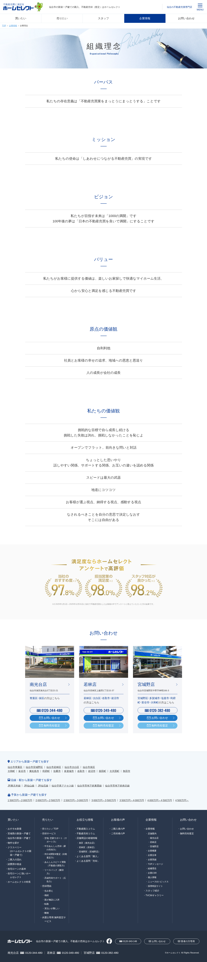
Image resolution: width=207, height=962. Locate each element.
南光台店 (154, 838)
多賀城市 (69, 771)
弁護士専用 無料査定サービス (54, 919)
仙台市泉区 (89, 767)
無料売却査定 (52, 725)
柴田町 (102, 771)
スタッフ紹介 (152, 890)
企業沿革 (152, 855)
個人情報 (152, 877)
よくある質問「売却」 (88, 861)
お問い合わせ (186, 18)
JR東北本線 (14, 785)
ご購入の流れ (14, 859)
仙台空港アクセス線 (63, 785)
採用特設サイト (155, 886)
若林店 (153, 842)
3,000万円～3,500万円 (103, 800)
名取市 (81, 771)
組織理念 (152, 868)
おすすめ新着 (14, 828)
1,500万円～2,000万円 (20, 800)
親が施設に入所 (51, 899)
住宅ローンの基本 (17, 869)
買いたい (20, 18)
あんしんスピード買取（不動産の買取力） (55, 864)
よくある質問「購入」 (88, 856)
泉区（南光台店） (87, 843)
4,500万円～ (182, 800)
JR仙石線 (43, 785)
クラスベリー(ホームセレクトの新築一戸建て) (19, 851)
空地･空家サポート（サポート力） (55, 840)
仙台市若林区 (53, 767)
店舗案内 (152, 833)
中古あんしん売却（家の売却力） (55, 848)
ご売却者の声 (118, 833)
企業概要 (152, 850)
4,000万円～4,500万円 (159, 800)
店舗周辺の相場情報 (87, 838)
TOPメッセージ (155, 864)
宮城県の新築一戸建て (19, 833)
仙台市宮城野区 (34, 767)
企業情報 (144, 18)
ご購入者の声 (118, 828)
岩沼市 (91, 771)
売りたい (62, 18)
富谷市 (22, 771)
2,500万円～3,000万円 (76, 800)
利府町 (46, 771)
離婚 (46, 913)
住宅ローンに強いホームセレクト (19, 875)
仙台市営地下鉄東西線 (89, 785)
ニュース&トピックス (158, 881)
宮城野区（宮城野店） (89, 851)
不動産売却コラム (86, 833)
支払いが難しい (51, 908)
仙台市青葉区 (15, 767)
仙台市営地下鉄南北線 (117, 785)
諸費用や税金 (14, 864)
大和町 (11, 771)
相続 (46, 895)
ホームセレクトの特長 (19, 882)
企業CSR (152, 873)
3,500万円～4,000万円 (132, 800)
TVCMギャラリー (155, 895)
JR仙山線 (29, 785)
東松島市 (34, 771)
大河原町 (114, 771)
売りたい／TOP (50, 828)
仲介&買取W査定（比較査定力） (55, 856)
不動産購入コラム (86, 828)
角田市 (126, 771)
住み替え (48, 891)
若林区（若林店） (87, 847)
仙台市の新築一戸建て (19, 838)
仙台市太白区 (72, 767)
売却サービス (49, 833)
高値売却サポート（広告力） (55, 880)
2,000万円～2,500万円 (48, 800)
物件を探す (13, 842)
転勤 (46, 904)
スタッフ (103, 18)
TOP (4, 26)
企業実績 (152, 859)
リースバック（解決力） (54, 872)
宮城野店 (154, 846)
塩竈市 (57, 771)
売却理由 (46, 886)
